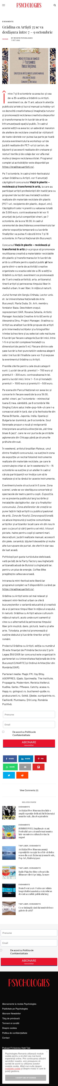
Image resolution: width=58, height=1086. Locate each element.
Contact (6, 1037)
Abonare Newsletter (11, 1013)
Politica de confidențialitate (14, 1032)
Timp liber (23, 845)
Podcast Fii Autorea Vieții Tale (16, 1047)
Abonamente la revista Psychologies (19, 1003)
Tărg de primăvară (11, 1018)
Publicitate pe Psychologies (15, 1008)
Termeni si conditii (10, 1023)
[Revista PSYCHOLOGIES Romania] (29, 5)
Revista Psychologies (23, 38)
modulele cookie (13, 1068)
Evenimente (8, 21)
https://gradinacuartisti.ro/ (18, 166)
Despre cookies (9, 1027)
